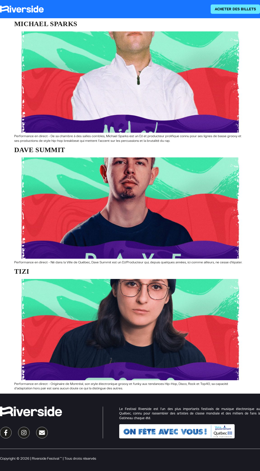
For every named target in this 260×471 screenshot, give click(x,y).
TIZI (21, 271)
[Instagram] (24, 432)
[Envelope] (42, 432)
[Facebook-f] (6, 432)
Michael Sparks (45, 24)
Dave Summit (39, 150)
